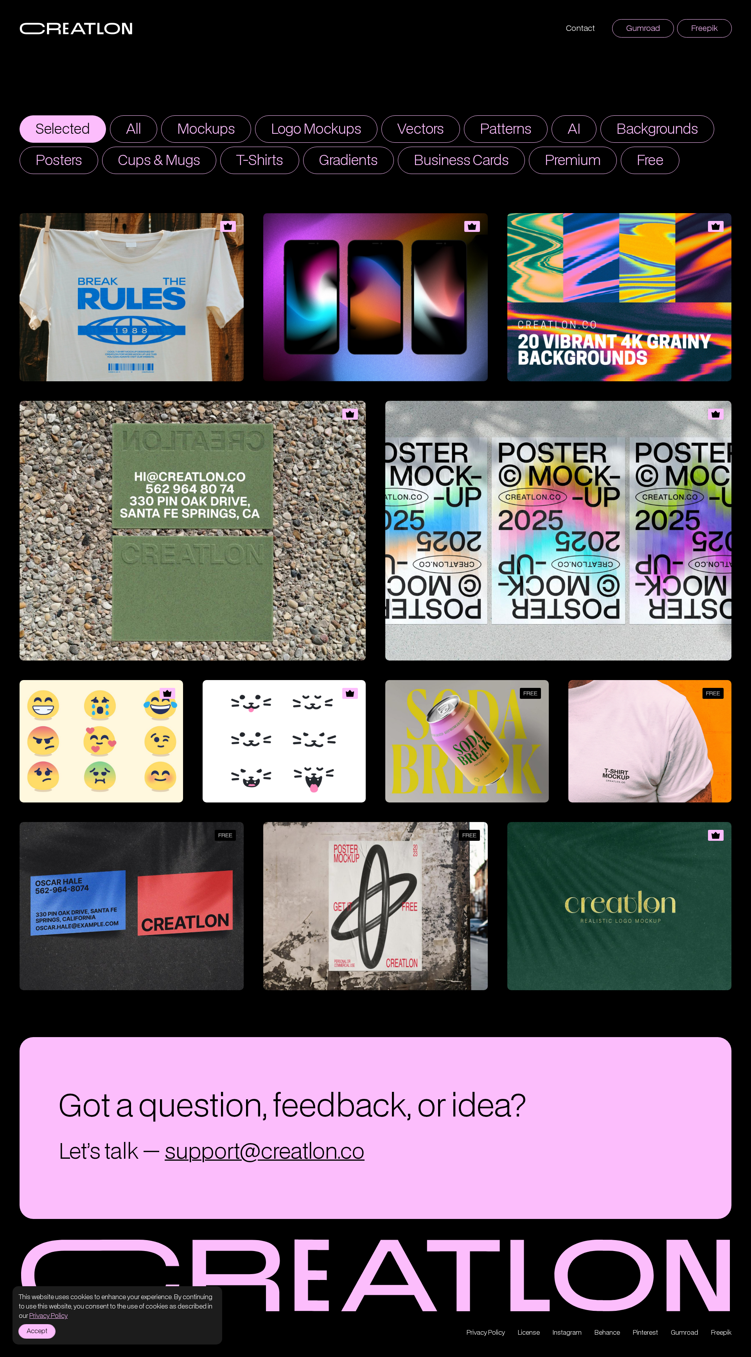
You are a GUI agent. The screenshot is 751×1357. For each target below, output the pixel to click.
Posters (59, 160)
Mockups (206, 129)
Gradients (348, 160)
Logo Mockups (316, 129)
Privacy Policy (48, 1316)
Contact (580, 28)
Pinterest (645, 1333)
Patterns (506, 129)
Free (650, 160)
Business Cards (461, 160)
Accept (37, 1331)
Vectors (420, 129)
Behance (607, 1333)
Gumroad (643, 28)
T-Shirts (259, 160)
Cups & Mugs (159, 160)
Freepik (704, 28)
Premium (573, 160)
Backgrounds (657, 129)
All (133, 129)
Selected (63, 129)
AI (574, 129)
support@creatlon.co (265, 1152)
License (529, 1333)
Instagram (567, 1333)
